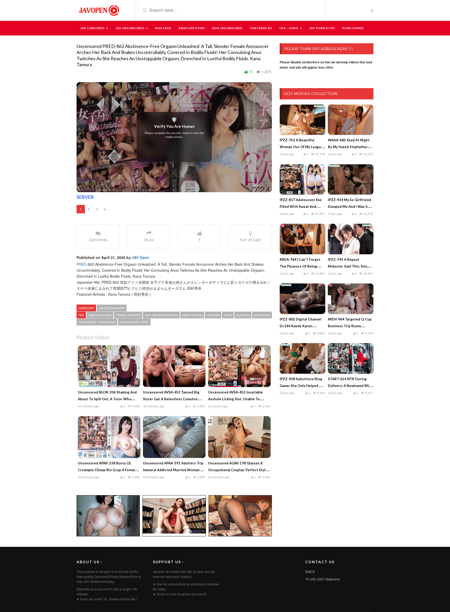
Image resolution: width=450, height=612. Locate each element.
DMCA (310, 571)
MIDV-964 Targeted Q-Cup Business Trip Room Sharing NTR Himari (350, 326)
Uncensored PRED (134, 322)
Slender (242, 315)
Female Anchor (128, 315)
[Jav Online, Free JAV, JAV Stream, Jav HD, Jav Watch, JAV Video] (99, 10)
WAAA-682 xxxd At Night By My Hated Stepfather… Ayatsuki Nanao (349, 147)
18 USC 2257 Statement (322, 579)
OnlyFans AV (261, 28)
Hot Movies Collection (311, 93)
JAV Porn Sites (322, 28)
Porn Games (353, 28)
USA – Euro (289, 28)
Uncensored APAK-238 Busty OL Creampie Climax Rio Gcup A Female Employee (107, 470)
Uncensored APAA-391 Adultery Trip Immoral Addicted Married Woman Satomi (173, 470)
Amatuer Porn (192, 28)
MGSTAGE (163, 28)
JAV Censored (92, 28)
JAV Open (140, 257)
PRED (81, 264)
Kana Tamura (192, 315)
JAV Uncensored (130, 28)
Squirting (262, 315)
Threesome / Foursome (96, 322)
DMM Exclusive (100, 315)
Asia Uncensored (227, 28)
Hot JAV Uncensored (161, 315)
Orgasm (213, 315)
